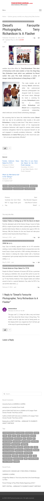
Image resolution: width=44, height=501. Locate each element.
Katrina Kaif (6, 444)
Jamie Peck (34, 186)
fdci (24, 438)
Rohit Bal (15, 456)
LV (31, 447)
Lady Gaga (24, 444)
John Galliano (7, 441)
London (27, 447)
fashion (33, 436)
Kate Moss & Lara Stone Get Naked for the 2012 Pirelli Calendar (29, 163)
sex (30, 456)
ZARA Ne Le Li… (7, 243)
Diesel (5, 186)
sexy (34, 456)
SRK (26, 458)
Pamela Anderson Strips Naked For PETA (15, 268)
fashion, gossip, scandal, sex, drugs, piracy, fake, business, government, (18, 21)
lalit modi (20, 447)
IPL (34, 438)
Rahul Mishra (28, 453)
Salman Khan (23, 456)
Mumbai (36, 450)
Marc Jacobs (28, 450)
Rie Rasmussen (7, 189)
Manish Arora (19, 450)
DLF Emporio (25, 436)
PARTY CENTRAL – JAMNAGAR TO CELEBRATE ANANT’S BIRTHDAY (21, 486)
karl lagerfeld (26, 441)
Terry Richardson (30, 189)
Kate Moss (35, 441)
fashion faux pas (8, 438)
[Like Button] (5, 148)
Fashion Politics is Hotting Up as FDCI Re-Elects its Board (20, 221)
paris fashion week (8, 453)
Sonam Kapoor (18, 458)
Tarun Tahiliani (7, 461)
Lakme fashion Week (9, 447)
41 (37, 262)
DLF (18, 436)
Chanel (36, 433)
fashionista (18, 438)
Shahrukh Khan (7, 458)
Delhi (4, 436)
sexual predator (18, 189)
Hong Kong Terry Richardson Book (19, 186)
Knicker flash (15, 444)
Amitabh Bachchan (8, 433)
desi (9, 436)
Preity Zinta (19, 453)
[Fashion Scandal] (22, 3)
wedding (16, 461)
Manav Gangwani (8, 450)
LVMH (35, 447)
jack (5, 42)
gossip (29, 438)
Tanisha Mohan (33, 458)
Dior (14, 436)
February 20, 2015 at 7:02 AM (16, 310)
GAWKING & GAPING (19, 404)
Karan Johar (16, 441)
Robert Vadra (6, 456)
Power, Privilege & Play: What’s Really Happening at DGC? (18, 483)
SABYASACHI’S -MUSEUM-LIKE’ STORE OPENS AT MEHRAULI (19, 471)
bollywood (29, 433)
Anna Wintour (20, 433)
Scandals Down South (17, 407)
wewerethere (12, 308)
